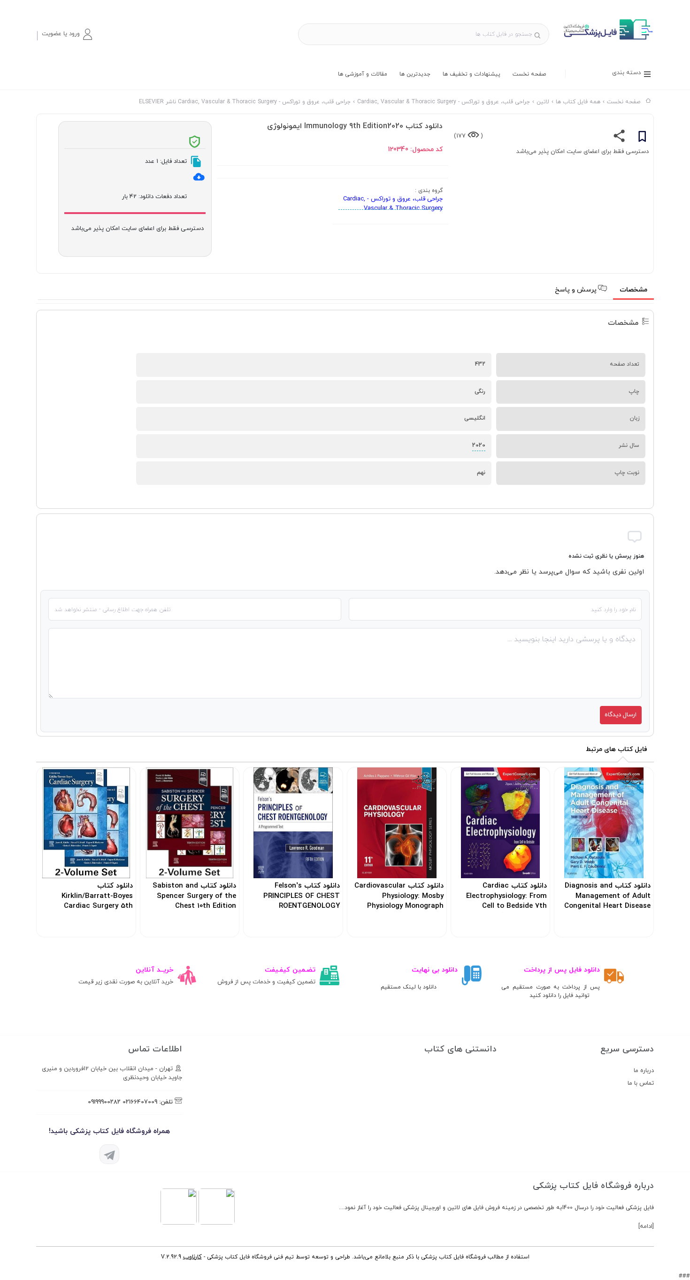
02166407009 (140, 1102)
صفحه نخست (529, 74)
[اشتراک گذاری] (619, 138)
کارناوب (192, 1257)
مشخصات (633, 289)
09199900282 (104, 1102)
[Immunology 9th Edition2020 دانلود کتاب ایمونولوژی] (607, 39)
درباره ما (644, 1070)
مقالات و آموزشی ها (362, 74)
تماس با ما (641, 1083)
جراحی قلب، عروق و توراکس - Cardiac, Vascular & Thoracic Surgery (393, 204)
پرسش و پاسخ (576, 289)
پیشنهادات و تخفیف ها (471, 74)
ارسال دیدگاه (620, 715)
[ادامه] (646, 1226)
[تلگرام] (109, 1154)
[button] (66, 34)
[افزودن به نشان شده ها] (642, 138)
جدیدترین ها (414, 74)
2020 (478, 445)
